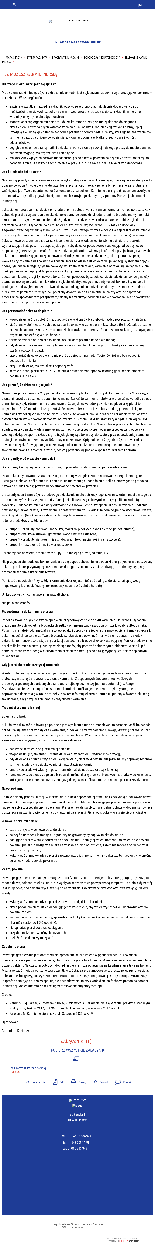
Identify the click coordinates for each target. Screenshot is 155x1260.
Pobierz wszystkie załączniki (78, 1050)
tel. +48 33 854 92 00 (68, 42)
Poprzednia (34, 1080)
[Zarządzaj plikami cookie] (148, 1225)
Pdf (57, 1080)
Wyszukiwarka (40, 5)
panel (140, 4)
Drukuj (77, 1080)
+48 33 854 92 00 (82, 1136)
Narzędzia (65, 5)
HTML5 (71, 1238)
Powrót (99, 1080)
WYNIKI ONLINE (91, 42)
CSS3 (76, 1238)
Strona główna (14, 5)
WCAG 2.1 (88, 1238)
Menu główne (90, 5)
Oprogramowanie (76, 1058)
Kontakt (122, 1080)
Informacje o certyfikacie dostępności (30, 1239)
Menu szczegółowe (115, 5)
